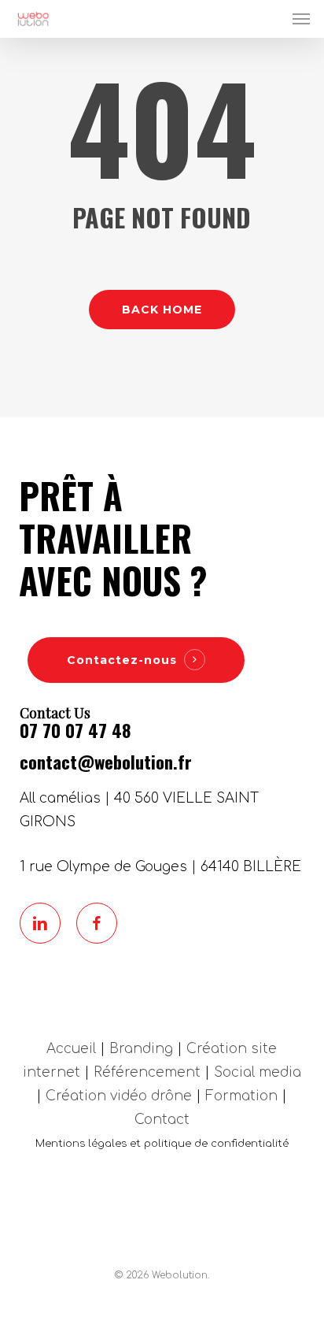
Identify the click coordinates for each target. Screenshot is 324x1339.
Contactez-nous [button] (122, 660)
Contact (162, 1119)
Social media (257, 1072)
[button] (301, 19)
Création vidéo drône (119, 1096)
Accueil (71, 1048)
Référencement (147, 1072)
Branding (141, 1048)
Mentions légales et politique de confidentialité (162, 1143)
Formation (241, 1096)
